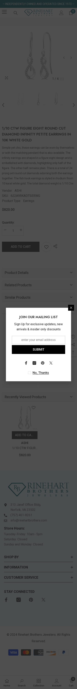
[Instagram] (34, 363)
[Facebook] (26, 363)
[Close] (71, 308)
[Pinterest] (42, 363)
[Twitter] (51, 363)
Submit (38, 349)
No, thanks (41, 373)
